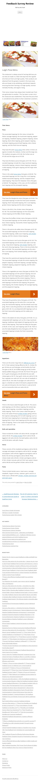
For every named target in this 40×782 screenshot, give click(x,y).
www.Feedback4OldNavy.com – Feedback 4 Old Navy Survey (19, 535)
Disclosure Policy (6, 767)
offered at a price (29, 363)
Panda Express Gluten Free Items (11, 526)
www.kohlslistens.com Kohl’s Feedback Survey (15, 537)
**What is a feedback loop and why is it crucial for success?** (19, 721)
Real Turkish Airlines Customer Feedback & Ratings (16, 701)
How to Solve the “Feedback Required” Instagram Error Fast (18, 654)
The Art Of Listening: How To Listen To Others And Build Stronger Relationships (29, 496)
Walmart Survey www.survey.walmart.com (14, 539)
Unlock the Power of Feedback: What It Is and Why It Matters (19, 657)
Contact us (5, 761)
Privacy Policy (6, 765)
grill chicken (32, 234)
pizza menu (18, 150)
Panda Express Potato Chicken (10, 528)
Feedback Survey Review (20, 3)
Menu (20, 12)
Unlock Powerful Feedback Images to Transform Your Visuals (19, 727)
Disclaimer (5, 763)
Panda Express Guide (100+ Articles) (12, 515)
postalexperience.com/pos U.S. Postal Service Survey (16, 541)
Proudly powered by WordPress (10, 778)
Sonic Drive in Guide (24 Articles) (11, 510)
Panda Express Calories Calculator (11, 530)
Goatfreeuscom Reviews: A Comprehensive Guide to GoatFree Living (10, 496)
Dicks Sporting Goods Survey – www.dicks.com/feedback (17, 532)
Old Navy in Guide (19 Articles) (10, 512)
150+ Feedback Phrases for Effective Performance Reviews (18, 734)
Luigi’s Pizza (5, 119)
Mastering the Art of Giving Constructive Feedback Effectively (19, 628)
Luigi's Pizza (19, 482)
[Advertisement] (20, 27)
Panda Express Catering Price (10, 546)
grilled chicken (22, 413)
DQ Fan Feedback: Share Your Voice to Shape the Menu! (17, 747)
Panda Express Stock (8, 544)
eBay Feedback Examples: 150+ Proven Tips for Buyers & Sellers (19, 745)
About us (4, 758)
